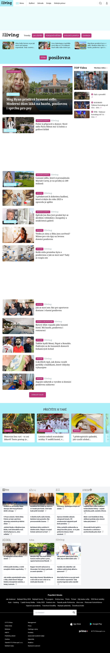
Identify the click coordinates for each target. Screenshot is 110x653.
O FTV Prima (8, 622)
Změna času (59, 599)
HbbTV (7, 632)
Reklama (7, 629)
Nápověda (31, 639)
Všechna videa (100, 68)
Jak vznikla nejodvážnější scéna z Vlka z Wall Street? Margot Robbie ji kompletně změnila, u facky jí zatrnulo (15, 581)
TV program (49, 599)
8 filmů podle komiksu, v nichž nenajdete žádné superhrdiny (14, 568)
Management (32, 622)
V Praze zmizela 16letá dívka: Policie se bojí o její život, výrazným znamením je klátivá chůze (14, 520)
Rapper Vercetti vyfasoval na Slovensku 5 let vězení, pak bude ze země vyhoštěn (41, 569)
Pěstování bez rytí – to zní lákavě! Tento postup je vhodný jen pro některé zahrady (16, 438)
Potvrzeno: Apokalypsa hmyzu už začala (68, 507)
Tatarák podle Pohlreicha (66, 602)
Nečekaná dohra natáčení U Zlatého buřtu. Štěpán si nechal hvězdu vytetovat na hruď (41, 529)
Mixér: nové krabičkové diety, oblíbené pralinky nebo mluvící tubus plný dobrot (94, 519)
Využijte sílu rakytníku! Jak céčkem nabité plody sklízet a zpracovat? (67, 569)
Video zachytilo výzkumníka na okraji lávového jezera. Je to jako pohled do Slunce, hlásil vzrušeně (68, 530)
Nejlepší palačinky (64, 606)
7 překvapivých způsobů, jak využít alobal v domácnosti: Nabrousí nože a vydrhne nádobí (85, 438)
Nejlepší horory (37, 599)
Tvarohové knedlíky (49, 606)
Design (48, 3)
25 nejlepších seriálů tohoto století (13, 558)
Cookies (7, 639)
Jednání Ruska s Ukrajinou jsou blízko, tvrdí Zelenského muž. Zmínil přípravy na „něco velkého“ (14, 530)
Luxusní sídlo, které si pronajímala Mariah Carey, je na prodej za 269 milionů (53, 181)
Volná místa (8, 626)
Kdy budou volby (83, 599)
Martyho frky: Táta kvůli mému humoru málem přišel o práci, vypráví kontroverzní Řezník (40, 559)
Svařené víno (50, 602)
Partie (67, 599)
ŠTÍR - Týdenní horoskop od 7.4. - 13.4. (98, 114)
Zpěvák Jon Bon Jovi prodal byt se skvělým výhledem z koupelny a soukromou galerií (52, 218)
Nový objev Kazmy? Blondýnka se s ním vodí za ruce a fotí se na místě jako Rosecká (41, 580)
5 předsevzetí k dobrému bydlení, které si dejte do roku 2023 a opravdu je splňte (52, 199)
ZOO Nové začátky (97, 599)
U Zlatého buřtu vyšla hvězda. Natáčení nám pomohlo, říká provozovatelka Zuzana (40, 519)
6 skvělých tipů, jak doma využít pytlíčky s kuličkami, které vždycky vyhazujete (53, 364)
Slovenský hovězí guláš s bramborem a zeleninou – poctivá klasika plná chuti (92, 529)
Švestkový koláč (78, 606)
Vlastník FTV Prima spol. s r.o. (14, 642)
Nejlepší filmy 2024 (24, 599)
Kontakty (30, 632)
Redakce (30, 642)
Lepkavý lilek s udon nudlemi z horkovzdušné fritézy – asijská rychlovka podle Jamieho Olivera (95, 508)
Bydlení (32, 3)
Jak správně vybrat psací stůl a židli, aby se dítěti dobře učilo (67, 558)
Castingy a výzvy (33, 629)
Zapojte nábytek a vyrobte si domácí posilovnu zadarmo (53, 383)
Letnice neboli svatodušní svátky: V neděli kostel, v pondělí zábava (50, 438)
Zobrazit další (37, 395)
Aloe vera (79, 602)
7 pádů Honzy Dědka (27, 602)
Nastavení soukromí (34, 646)
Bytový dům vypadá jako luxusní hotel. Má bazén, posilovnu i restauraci (52, 327)
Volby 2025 (41, 602)
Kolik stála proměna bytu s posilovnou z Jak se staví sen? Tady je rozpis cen (52, 255)
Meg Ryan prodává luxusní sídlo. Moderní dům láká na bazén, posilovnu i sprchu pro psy (97, 46)
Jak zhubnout (10, 599)
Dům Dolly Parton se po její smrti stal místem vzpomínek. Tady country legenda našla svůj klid (25, 46)
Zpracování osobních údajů (36, 636)
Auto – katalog (13, 602)
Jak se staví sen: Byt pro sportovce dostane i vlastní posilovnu (52, 309)
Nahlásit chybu (9, 646)
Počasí (73, 599)
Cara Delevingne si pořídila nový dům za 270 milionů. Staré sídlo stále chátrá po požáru (60, 46)
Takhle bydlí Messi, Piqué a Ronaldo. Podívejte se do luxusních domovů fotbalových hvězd (53, 346)
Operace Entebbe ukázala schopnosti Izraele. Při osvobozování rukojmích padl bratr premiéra (67, 520)
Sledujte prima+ (60, 3)
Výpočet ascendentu (33, 606)
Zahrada (40, 3)
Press (29, 626)
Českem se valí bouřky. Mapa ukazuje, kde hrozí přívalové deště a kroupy (13, 508)
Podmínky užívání (10, 636)
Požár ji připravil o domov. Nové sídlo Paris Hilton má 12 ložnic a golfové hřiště (51, 127)
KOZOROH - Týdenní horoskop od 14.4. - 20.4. (99, 105)
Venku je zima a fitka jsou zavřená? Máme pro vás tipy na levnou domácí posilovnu (53, 236)
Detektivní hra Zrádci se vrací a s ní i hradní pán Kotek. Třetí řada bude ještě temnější (41, 508)
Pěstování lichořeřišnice (93, 602)
